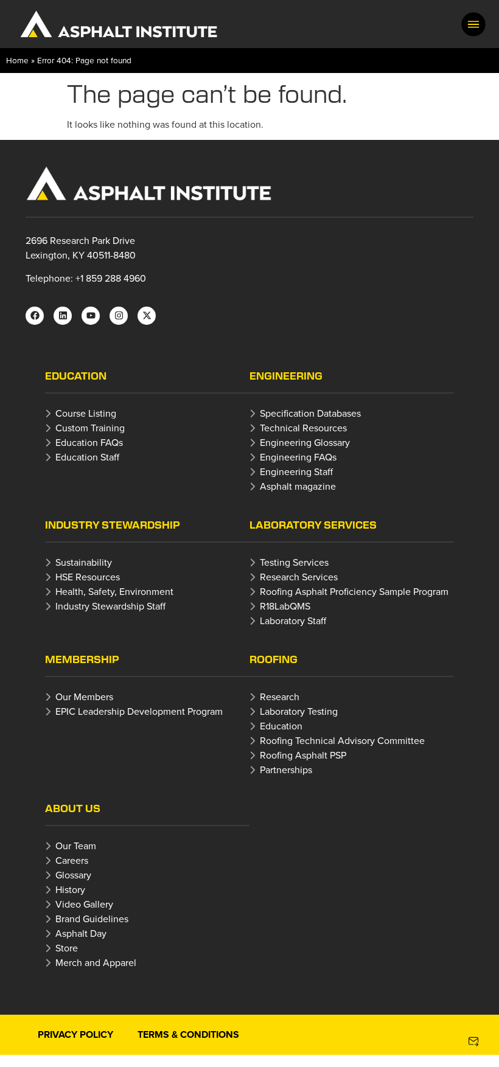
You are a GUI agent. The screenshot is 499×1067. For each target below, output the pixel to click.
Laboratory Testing (299, 711)
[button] (473, 24)
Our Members (84, 696)
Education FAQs (89, 442)
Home (17, 60)
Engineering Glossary (305, 442)
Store (66, 947)
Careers (71, 860)
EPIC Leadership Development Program (139, 711)
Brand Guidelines (91, 918)
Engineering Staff (296, 471)
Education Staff (87, 457)
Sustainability (83, 562)
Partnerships (286, 769)
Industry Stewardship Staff (110, 606)
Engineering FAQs (298, 457)
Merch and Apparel (95, 962)
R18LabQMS (285, 606)
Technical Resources (303, 427)
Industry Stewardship (112, 524)
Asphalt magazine (298, 486)
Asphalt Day (80, 933)
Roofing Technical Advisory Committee (342, 740)
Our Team (75, 845)
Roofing (274, 659)
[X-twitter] (147, 316)
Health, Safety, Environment (114, 591)
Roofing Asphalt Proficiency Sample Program (354, 591)
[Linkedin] (63, 316)
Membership (82, 659)
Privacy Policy (75, 1034)
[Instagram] (119, 316)
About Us (72, 808)
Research (279, 696)
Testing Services (294, 562)
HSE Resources (87, 576)
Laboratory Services (313, 524)
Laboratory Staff (293, 620)
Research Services (299, 576)
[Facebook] (35, 316)
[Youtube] (91, 316)
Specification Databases (310, 413)
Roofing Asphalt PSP (303, 755)
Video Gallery (84, 904)
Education (75, 375)
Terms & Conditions (188, 1034)
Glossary (73, 874)
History (70, 889)
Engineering (286, 375)
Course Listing (85, 413)
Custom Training (90, 427)
